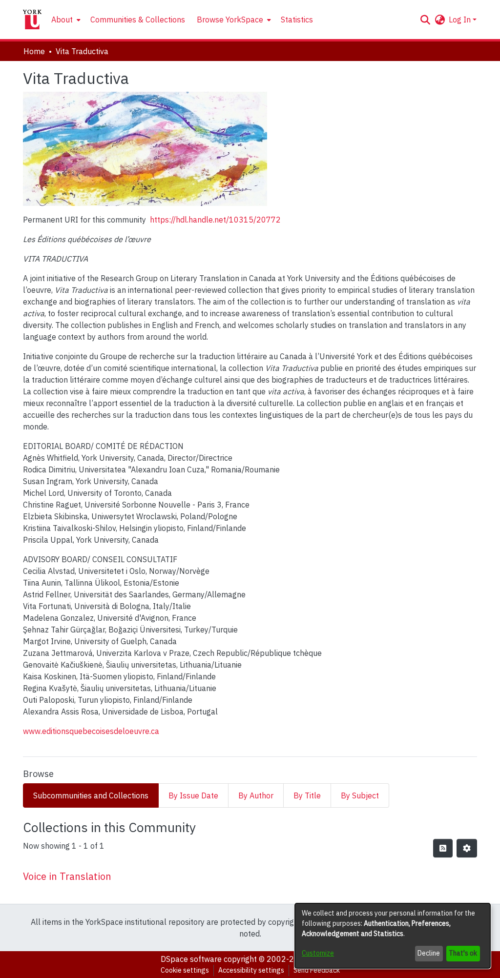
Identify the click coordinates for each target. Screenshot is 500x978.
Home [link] (34, 51)
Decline (428, 953)
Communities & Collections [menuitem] (137, 19)
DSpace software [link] (191, 959)
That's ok (463, 953)
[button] (425, 19)
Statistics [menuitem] (297, 19)
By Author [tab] (255, 795)
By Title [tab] (307, 795)
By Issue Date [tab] (193, 795)
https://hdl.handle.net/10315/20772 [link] (215, 219)
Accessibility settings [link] (251, 970)
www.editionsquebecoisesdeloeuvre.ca (91, 731)
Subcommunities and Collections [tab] (90, 795)
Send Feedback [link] (316, 970)
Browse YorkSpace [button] (230, 19)
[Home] (32, 19)
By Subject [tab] (360, 795)
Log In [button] (461, 19)
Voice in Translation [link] (67, 876)
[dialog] (392, 935)
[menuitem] (65, 19)
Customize (318, 953)
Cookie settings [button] (185, 970)
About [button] (62, 19)
